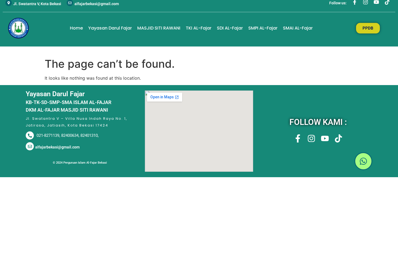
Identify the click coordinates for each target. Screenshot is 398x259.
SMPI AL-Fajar (263, 28)
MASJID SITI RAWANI (158, 28)
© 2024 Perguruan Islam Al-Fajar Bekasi (80, 162)
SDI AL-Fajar (230, 28)
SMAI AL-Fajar (298, 28)
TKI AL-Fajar (198, 28)
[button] (318, 162)
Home (76, 28)
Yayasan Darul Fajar (110, 28)
